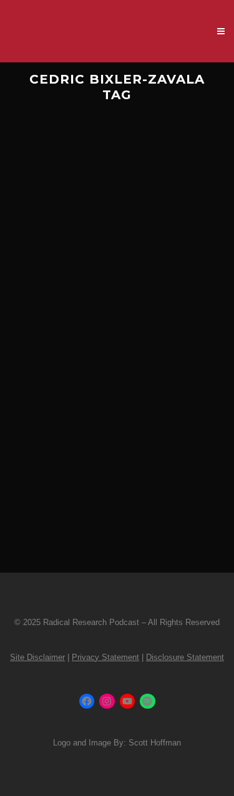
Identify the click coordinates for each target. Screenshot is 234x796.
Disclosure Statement (185, 657)
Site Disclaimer (37, 657)
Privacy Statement (105, 657)
